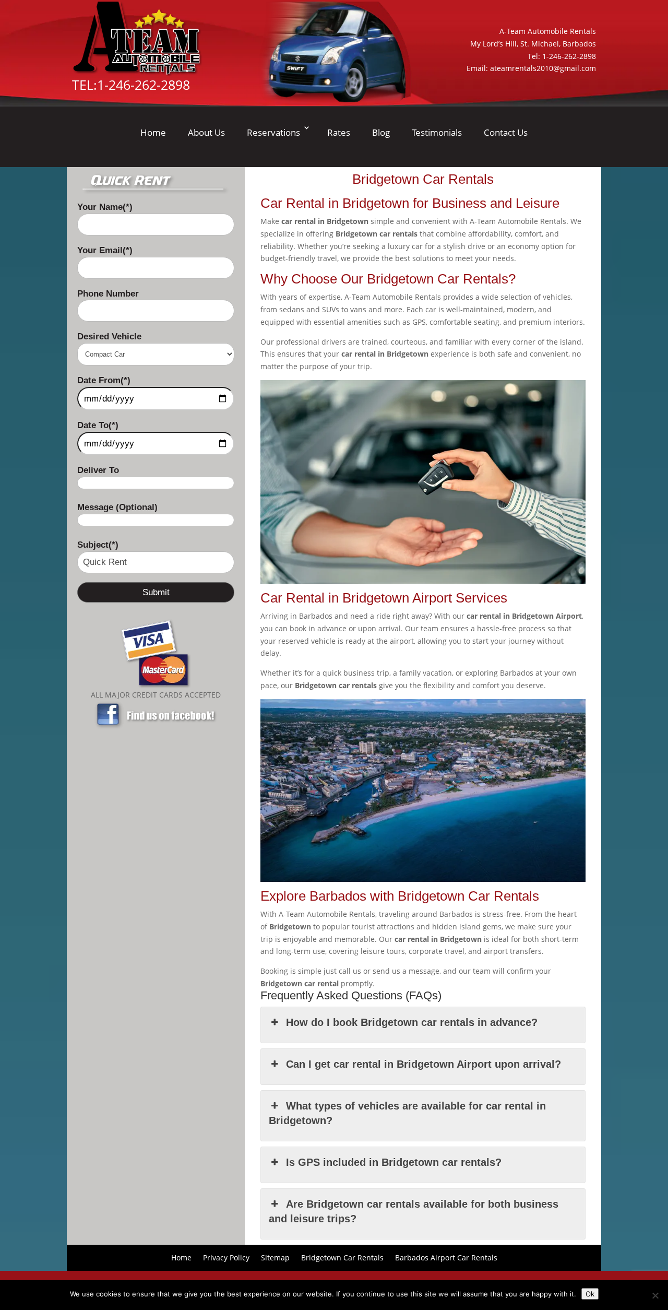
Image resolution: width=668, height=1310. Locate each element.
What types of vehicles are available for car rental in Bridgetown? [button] (407, 1113)
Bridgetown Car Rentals (342, 1257)
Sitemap (275, 1257)
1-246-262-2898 (143, 84)
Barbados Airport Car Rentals (446, 1257)
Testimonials (437, 132)
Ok (590, 1294)
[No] (655, 1295)
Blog (381, 132)
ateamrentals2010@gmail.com (543, 68)
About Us (206, 132)
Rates (338, 132)
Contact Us (506, 132)
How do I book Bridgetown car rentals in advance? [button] (412, 1022)
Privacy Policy (226, 1257)
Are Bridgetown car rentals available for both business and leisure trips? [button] (413, 1211)
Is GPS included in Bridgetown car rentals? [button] (394, 1162)
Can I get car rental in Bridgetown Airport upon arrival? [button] (423, 1064)
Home (153, 132)
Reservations (273, 132)
